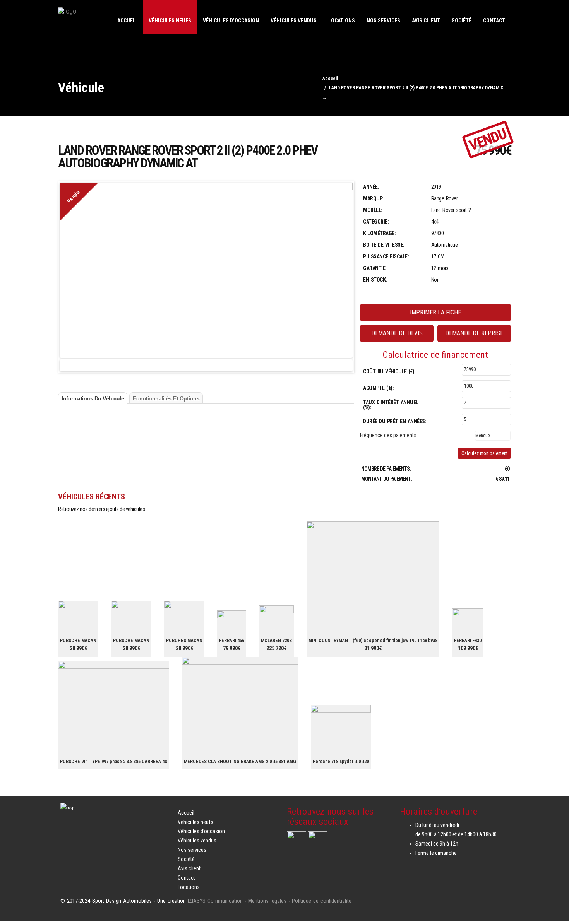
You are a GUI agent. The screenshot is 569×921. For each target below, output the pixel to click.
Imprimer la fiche (435, 312)
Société (461, 20)
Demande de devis (397, 333)
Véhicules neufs (170, 20)
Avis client (426, 20)
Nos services (383, 20)
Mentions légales (267, 901)
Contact (494, 20)
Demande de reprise (474, 333)
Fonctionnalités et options (166, 398)
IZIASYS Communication (215, 901)
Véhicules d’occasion (231, 20)
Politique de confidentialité (321, 901)
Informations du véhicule (93, 398)
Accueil (127, 20)
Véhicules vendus (294, 20)
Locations (341, 20)
